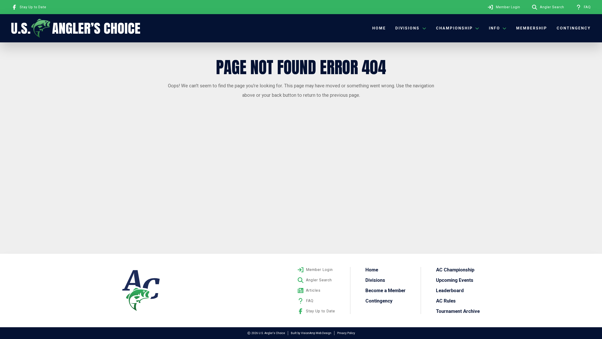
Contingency (574, 28)
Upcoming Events (454, 280)
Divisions (375, 280)
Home (379, 28)
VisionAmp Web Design (316, 333)
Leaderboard (450, 290)
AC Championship (455, 270)
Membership (531, 28)
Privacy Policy (346, 333)
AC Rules (446, 301)
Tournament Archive (458, 311)
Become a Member (385, 290)
